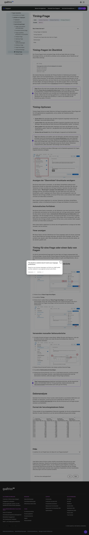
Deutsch (39, 272)
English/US (30, 272)
